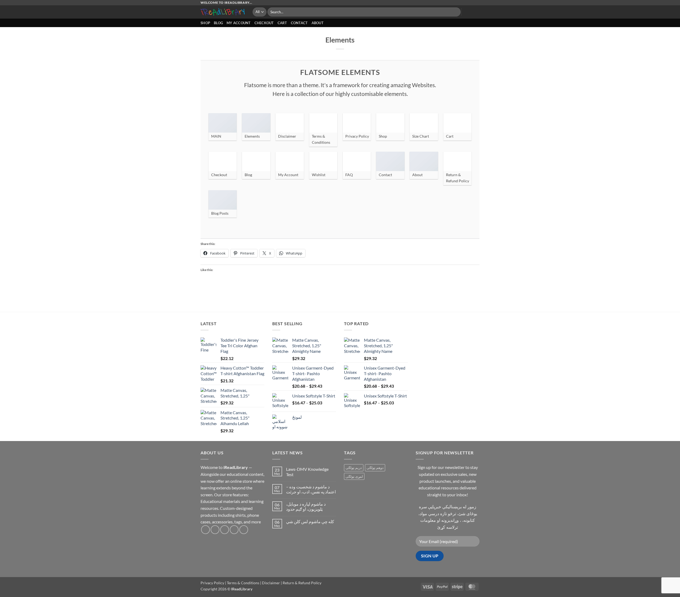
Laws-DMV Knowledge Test (307, 472)
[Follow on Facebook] (205, 529)
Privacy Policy (212, 583)
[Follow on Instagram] (215, 529)
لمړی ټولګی (354, 476)
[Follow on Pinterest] (243, 529)
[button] (467, 12)
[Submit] (455, 11)
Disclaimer (271, 583)
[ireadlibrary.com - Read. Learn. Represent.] (223, 12)
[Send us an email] (234, 529)
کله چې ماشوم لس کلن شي (310, 521)
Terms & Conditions (243, 583)
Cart (282, 23)
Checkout (264, 23)
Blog (218, 23)
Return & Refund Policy (302, 583)
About (318, 23)
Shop (205, 23)
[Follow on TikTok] (224, 529)
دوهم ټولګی (375, 467)
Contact (299, 23)
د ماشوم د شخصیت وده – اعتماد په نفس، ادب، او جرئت (311, 489)
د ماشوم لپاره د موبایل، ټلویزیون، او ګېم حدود (306, 506)
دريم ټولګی (354, 467)
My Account (239, 23)
